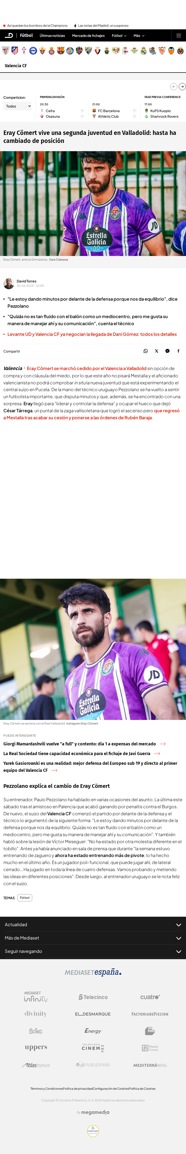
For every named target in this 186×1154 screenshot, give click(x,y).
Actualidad (16, 924)
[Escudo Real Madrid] (144, 51)
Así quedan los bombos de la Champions (37, 26)
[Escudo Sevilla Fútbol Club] (162, 51)
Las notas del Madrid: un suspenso (103, 26)
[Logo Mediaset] (93, 975)
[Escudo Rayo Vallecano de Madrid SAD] (116, 51)
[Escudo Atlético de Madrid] (15, 51)
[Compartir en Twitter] (156, 351)
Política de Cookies (142, 1088)
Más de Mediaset (22, 937)
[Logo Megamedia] (95, 1112)
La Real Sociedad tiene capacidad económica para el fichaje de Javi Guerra (76, 753)
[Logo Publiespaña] (93, 1065)
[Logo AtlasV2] (36, 1065)
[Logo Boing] (35, 1031)
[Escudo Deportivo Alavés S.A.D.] (33, 51)
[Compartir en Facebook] (178, 351)
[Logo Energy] (93, 1031)
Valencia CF (16, 65)
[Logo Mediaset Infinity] (35, 997)
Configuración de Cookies (111, 1088)
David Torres (26, 281)
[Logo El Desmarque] (92, 1014)
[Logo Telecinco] (93, 997)
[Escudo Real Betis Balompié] (134, 51)
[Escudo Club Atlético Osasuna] (97, 51)
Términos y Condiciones (47, 1088)
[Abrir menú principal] (178, 35)
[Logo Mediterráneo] (150, 1065)
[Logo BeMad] (150, 1031)
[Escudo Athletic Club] (5, 51)
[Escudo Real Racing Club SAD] (107, 51)
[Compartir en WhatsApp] (145, 351)
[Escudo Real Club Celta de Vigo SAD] (24, 51)
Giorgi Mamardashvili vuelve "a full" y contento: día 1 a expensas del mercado (79, 744)
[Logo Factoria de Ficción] (150, 1014)
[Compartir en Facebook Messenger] (167, 351)
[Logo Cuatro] (150, 997)
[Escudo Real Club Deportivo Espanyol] (51, 51)
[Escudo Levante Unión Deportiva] (79, 51)
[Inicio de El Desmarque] (9, 35)
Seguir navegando (23, 951)
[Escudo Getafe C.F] (70, 51)
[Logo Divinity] (36, 1014)
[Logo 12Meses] (150, 1048)
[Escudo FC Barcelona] (61, 51)
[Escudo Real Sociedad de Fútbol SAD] (153, 51)
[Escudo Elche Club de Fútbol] (42, 51)
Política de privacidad (78, 1088)
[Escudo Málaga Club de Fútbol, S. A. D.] (88, 51)
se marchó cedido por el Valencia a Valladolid (87, 368)
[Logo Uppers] (35, 1048)
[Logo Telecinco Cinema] (93, 1048)
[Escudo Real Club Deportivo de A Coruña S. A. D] (125, 51)
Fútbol (26, 35)
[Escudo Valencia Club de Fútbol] (171, 51)
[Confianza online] (93, 1135)
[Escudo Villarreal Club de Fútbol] (180, 51)
